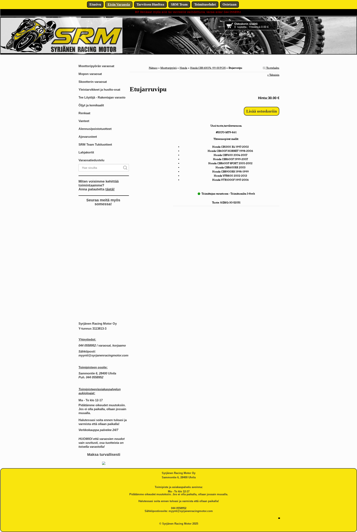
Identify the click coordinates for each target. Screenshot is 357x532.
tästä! (110, 189)
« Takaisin (273, 74)
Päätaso (153, 67)
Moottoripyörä (168, 67)
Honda (183, 67)
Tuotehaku (272, 67)
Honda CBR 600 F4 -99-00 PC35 (208, 67)
